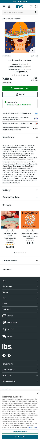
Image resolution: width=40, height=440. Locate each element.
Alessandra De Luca (16, 69)
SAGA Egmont (19, 72)
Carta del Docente (25, 113)
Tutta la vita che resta (10, 235)
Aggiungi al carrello (21, 88)
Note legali (6, 269)
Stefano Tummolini (16, 67)
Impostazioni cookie (20, 431)
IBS (10, 83)
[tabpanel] (20, 37)
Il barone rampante (30, 234)
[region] (20, 415)
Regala (21, 94)
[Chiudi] (37, 393)
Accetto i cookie (20, 437)
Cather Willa (17, 64)
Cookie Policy (32, 427)
